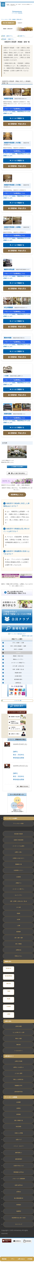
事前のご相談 (18, 1038)
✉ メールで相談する (17, 118)
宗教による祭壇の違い (18, 1079)
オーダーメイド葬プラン (18, 889)
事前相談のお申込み (19, 1172)
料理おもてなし (18, 956)
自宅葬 (18, 919)
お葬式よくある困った (18, 1067)
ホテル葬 (18, 907)
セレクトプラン (18, 895)
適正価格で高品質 (18, 833)
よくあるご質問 (18, 1073)
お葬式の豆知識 (18, 1061)
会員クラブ (19, 1139)
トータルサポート (18, 1050)
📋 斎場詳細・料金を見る (17, 124)
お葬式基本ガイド (9, 1056)
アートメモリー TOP (6, 19)
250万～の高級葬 (18, 649)
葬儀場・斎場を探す (17, 19)
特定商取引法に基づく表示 (18, 1217)
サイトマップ (18, 1224)
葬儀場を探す (8, 961)
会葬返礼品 (18, 682)
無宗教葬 (18, 931)
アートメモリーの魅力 (18, 823)
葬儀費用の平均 (18, 1085)
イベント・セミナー (19, 1146)
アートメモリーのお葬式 (11, 818)
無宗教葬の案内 (18, 679)
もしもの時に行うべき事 (18, 1032)
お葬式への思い (18, 852)
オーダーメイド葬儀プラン (18, 662)
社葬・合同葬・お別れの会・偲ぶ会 (18, 901)
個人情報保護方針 (18, 1198)
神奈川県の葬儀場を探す (8, 22)
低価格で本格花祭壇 (18, 840)
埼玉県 (8, 998)
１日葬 (18, 925)
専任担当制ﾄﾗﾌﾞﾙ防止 (8, 828)
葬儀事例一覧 (18, 864)
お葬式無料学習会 (18, 1091)
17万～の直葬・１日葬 (18, 642)
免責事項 (18, 1211)
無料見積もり (18, 1152)
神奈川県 (8, 983)
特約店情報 (18, 1126)
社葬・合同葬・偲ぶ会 (18, 669)
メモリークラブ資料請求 (18, 1178)
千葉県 (8, 991)
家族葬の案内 (18, 672)
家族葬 (18, 913)
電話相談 (4, 1259)
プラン (12, 1259)
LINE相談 (29, 1259)
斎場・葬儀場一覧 (18, 1120)
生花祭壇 (18, 652)
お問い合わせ (21, 1259)
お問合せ (18, 1191)
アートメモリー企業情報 (11, 1097)
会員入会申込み (19, 1185)
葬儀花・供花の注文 (18, 656)
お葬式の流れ (8, 1021)
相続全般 (18, 1044)
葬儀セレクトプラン (18, 659)
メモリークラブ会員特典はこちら (14, 108)
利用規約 (18, 1204)
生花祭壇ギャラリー (18, 870)
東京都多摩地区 (8, 976)
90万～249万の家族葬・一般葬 (18, 646)
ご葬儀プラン (18, 883)
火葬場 (8, 1014)
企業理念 (18, 1108)
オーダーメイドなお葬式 (18, 846)
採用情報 (18, 1114)
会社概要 (18, 1102)
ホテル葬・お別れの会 (18, 666)
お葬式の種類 (18, 1026)
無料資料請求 (18, 1159)
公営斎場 (8, 1006)
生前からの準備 (19, 1133)
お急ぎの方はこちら (19, 1165)
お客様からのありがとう (18, 858)
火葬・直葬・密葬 (18, 937)
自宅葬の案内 (18, 676)
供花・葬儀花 (18, 943)
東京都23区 (8, 968)
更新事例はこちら (17, 494)
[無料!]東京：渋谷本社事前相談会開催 (18, 755)
